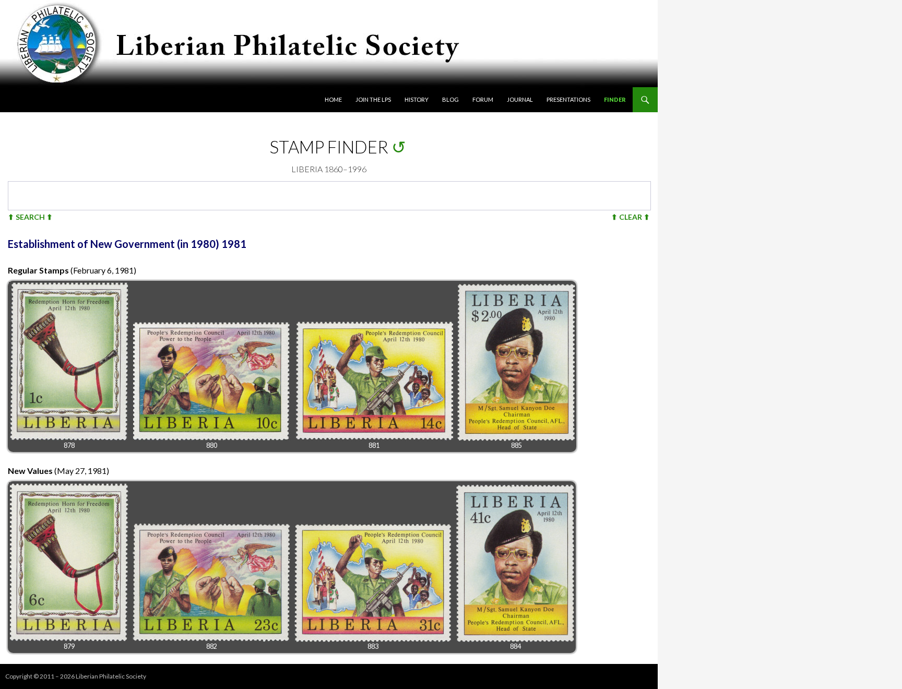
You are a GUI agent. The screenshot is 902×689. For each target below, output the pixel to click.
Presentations (568, 99)
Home (333, 99)
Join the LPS (373, 99)
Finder (615, 99)
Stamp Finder (329, 146)
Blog (450, 99)
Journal (520, 99)
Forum (482, 99)
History (417, 99)
